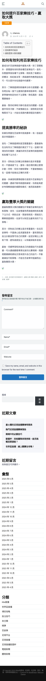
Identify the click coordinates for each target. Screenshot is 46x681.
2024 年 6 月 (7, 535)
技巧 (40, 277)
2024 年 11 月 (8, 512)
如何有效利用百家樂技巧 (15, 47)
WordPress (33, 672)
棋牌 (4, 625)
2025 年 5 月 (7, 484)
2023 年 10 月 (8, 573)
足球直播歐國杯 (9, 644)
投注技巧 (6, 616)
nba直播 (5, 602)
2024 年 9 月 (7, 521)
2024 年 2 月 (7, 554)
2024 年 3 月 (7, 549)
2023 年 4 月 (7, 587)
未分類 (5, 621)
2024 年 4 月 (7, 545)
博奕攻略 (6, 611)
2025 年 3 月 (7, 493)
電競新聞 (6, 649)
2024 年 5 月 (7, 540)
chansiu (16, 33)
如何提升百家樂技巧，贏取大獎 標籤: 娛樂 (23, 277)
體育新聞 (6, 654)
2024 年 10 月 (8, 516)
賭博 (7, 279)
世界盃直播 (7, 607)
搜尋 (4, 395)
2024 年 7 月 (7, 531)
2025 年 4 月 (7, 488)
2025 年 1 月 (7, 502)
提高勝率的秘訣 (11, 50)
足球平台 (6, 635)
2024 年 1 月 (7, 559)
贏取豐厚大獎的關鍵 (13, 53)
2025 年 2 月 (7, 498)
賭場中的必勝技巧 (14, 434)
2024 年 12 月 (8, 507)
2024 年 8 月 (7, 526)
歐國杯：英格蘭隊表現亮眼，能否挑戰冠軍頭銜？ (22, 440)
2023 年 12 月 (8, 564)
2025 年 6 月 (7, 479)
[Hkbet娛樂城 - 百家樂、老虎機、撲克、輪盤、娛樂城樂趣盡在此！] (23, 3)
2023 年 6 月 (7, 578)
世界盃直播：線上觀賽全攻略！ (20, 446)
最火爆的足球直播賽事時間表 (19, 425)
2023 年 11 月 (8, 568)
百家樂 (6, 23)
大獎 (6, 277)
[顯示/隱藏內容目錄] (26, 43)
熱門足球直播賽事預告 (16, 429)
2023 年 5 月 (7, 583)
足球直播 (6, 640)
